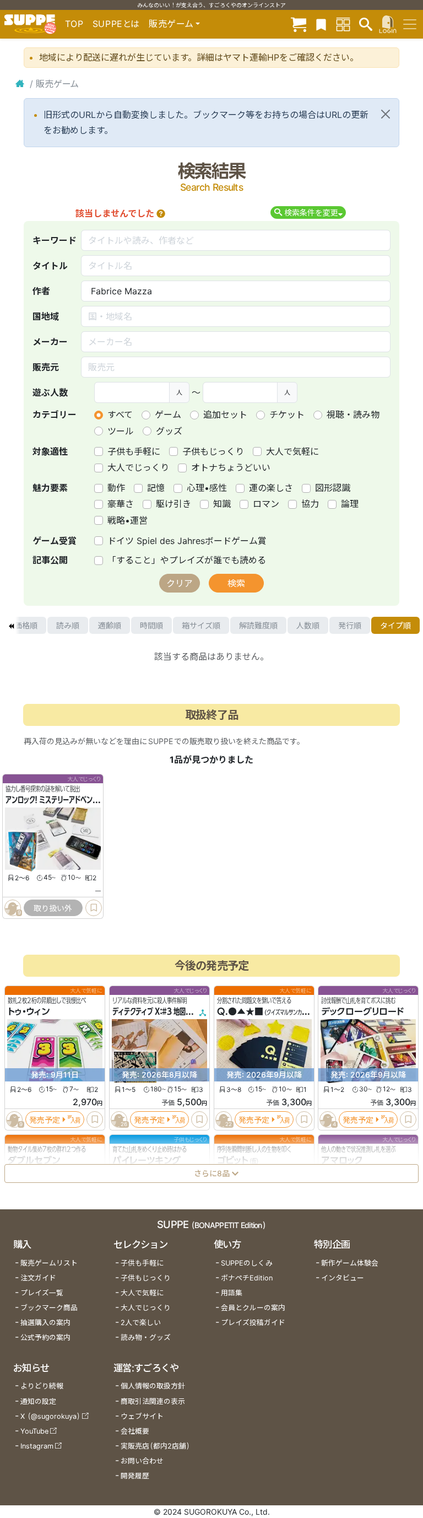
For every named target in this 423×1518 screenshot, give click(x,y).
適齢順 (109, 625)
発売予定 (44, 1119)
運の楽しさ (271, 487)
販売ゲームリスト (49, 1263)
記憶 (156, 487)
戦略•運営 (127, 520)
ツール (120, 431)
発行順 (349, 625)
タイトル (50, 265)
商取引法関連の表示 (153, 1401)
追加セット (225, 414)
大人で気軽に (292, 451)
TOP (74, 23)
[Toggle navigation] (410, 24)
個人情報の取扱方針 (153, 1386)
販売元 (45, 367)
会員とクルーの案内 (253, 1308)
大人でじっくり (138, 467)
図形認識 (332, 487)
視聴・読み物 (353, 414)
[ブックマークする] (93, 908)
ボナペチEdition (247, 1278)
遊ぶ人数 (50, 392)
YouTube (34, 1431)
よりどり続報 (41, 1386)
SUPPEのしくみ (247, 1263)
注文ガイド (38, 1278)
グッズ (169, 431)
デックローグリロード (362, 1011)
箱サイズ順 (201, 625)
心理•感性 (207, 487)
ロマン (266, 503)
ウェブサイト (142, 1416)
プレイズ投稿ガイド (253, 1322)
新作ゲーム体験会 (349, 1263)
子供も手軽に (133, 451)
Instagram (36, 1446)
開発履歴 (135, 1476)
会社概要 (135, 1431)
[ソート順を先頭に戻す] (11, 626)
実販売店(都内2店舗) (155, 1446)
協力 (310, 503)
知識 (222, 503)
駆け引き (173, 503)
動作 (116, 487)
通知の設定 (38, 1401)
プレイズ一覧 (41, 1293)
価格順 (25, 625)
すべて (120, 414)
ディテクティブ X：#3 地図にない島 (161, 1011)
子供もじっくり (213, 451)
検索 (236, 583)
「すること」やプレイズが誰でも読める (186, 560)
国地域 (45, 316)
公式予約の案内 (45, 1337)
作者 (41, 291)
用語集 (231, 1293)
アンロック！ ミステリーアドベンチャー (58, 800)
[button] (160, 213)
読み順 (67, 625)
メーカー (50, 341)
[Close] (385, 114)
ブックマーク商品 (49, 1308)
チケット (287, 414)
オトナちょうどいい (230, 467)
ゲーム (168, 414)
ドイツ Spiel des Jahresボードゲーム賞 (187, 540)
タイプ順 (395, 625)
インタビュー (342, 1278)
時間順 (151, 625)
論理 (350, 503)
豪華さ (120, 503)
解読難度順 (258, 625)
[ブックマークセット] (321, 24)
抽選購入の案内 (45, 1322)
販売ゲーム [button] (171, 23)
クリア (179, 583)
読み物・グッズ (146, 1337)
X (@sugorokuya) (50, 1416)
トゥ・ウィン (29, 1011)
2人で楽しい (141, 1322)
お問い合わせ (142, 1461)
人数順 (307, 625)
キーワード (54, 240)
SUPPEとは (116, 23)
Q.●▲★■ (240, 1011)
